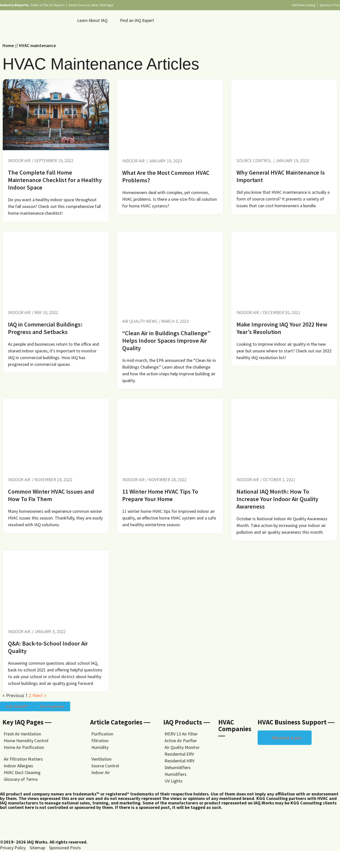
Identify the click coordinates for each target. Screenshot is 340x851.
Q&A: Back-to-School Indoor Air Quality (48, 647)
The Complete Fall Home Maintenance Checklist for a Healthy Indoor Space (55, 180)
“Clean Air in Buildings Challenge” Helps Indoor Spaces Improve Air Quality (166, 340)
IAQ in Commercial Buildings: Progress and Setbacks (45, 328)
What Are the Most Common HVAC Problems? (166, 176)
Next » (40, 695)
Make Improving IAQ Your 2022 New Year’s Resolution (281, 328)
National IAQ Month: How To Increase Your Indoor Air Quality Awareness (277, 499)
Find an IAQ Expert (137, 20)
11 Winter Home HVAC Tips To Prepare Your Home (160, 495)
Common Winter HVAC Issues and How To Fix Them (51, 495)
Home (8, 45)
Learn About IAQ (92, 20)
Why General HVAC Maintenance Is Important (280, 176)
